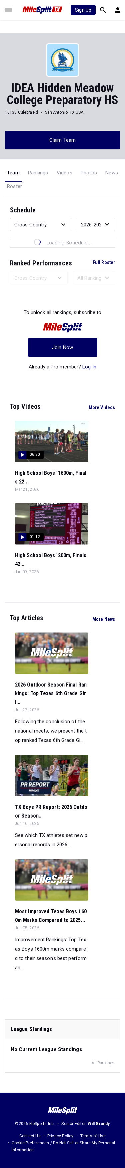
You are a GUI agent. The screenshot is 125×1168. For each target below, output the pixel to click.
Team (13, 173)
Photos (89, 173)
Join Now (62, 347)
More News (103, 619)
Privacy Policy (60, 1136)
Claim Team (62, 140)
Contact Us (30, 1136)
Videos (64, 173)
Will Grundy (99, 1123)
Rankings (38, 173)
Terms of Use (93, 1136)
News (111, 173)
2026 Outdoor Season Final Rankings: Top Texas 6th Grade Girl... (51, 693)
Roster (14, 186)
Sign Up (83, 10)
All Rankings (103, 1063)
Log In (89, 367)
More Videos (102, 407)
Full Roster (104, 262)
